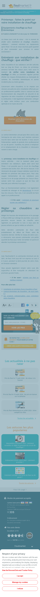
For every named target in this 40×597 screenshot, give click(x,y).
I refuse (20, 589)
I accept (20, 576)
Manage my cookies (20, 582)
